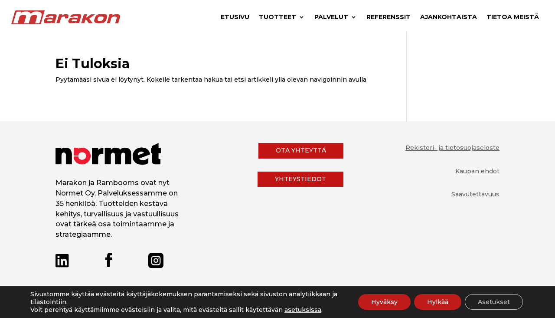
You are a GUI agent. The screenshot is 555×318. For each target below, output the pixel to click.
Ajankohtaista (448, 17)
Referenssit (388, 17)
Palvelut (331, 17)
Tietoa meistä (512, 17)
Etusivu (235, 17)
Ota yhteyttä (301, 150)
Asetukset (494, 302)
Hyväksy (384, 302)
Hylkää (437, 302)
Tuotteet (277, 17)
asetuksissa (302, 310)
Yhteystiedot (300, 179)
